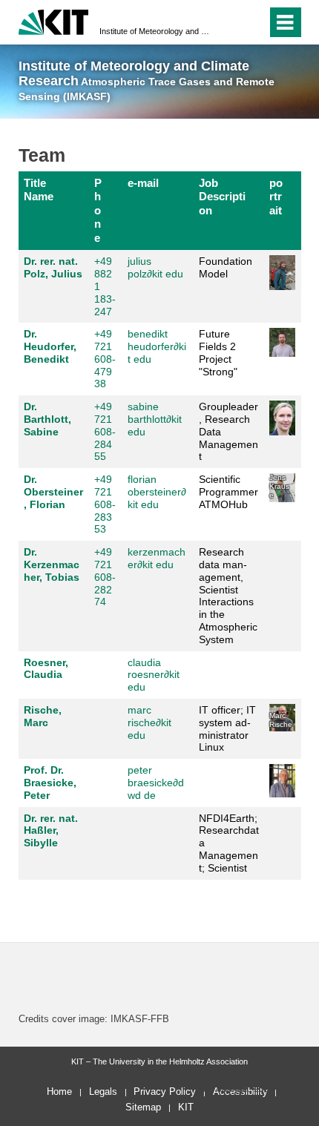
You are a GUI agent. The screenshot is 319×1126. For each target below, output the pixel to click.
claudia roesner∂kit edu (154, 675)
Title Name (38, 190)
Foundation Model (225, 267)
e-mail (143, 183)
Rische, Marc (43, 716)
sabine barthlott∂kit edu (155, 419)
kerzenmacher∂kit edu (156, 558)
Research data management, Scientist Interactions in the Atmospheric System (228, 595)
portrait (276, 197)
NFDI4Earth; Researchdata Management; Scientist (229, 843)
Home (59, 1091)
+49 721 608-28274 (105, 577)
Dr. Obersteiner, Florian (53, 491)
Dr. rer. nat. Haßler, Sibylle (51, 830)
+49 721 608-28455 (105, 431)
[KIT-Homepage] (54, 20)
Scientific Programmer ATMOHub (228, 491)
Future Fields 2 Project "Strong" (218, 352)
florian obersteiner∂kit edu (157, 491)
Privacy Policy (165, 1091)
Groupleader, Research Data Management (228, 431)
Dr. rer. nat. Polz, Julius (53, 267)
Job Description (222, 197)
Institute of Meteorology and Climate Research (155, 31)
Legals (103, 1091)
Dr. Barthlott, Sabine (47, 419)
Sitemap (143, 1107)
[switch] (228, 22)
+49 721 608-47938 (105, 358)
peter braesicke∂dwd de (156, 782)
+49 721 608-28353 (105, 504)
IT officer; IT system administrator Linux (227, 728)
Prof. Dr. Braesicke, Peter (50, 782)
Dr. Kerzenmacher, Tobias (51, 564)
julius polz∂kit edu (155, 267)
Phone (98, 210)
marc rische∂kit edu (149, 722)
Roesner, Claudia (46, 668)
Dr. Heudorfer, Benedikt (50, 346)
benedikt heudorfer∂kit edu (157, 346)
